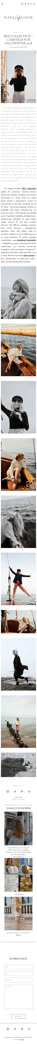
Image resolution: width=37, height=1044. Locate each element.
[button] (2, 4)
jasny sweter (29, 255)
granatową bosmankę (26, 240)
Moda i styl (18, 32)
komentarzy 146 (18, 785)
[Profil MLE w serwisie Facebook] (25, 3)
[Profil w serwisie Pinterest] (28, 3)
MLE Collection (29, 189)
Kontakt (22, 1039)
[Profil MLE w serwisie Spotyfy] (31, 3)
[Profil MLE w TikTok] (34, 3)
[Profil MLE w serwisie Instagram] (22, 3)
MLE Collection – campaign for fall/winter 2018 (18, 39)
